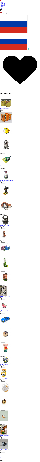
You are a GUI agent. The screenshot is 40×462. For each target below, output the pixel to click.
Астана (2, 6)
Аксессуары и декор (3, 4)
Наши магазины (14, 457)
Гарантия (10, 457)
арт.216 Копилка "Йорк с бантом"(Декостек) (4, 435)
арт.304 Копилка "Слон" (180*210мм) (4, 364)
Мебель (2, 2)
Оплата (12, 457)
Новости (6, 457)
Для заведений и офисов (3, 3)
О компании (1, 457)
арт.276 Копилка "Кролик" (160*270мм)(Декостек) (5, 449)
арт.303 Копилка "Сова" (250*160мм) (4, 378)
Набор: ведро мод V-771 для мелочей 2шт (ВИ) (5, 108)
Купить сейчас (1, 461)
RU (27, 32)
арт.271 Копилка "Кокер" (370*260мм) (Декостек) (5, 239)
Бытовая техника (3, 5)
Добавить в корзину (3, 153)
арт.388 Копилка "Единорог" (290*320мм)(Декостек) (5, 310)
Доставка (8, 457)
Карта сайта (1, 459)
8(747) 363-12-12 (3, 8)
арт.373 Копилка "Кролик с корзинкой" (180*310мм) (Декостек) (6, 180)
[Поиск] (6, 13)
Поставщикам (4, 457)
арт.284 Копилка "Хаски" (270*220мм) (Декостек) (5, 296)
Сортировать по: (2, 94)
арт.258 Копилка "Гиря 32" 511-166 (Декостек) (4, 225)
